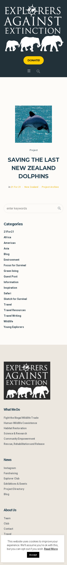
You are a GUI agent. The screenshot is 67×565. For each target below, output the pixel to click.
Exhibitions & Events (15, 483)
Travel (8, 304)
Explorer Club (11, 478)
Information (11, 282)
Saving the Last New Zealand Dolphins (33, 168)
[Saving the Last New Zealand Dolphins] (33, 124)
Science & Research (15, 433)
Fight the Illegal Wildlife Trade (21, 417)
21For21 (9, 231)
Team (7, 518)
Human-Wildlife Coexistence (20, 423)
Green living (11, 270)
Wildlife (8, 321)
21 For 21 (16, 187)
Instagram (10, 468)
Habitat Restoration (15, 428)
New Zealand (31, 187)
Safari (7, 293)
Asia (6, 248)
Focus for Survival (15, 265)
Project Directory (14, 488)
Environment (11, 259)
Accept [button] (33, 554)
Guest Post (10, 276)
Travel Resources (15, 310)
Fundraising (11, 473)
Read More (51, 548)
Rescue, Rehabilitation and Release (24, 443)
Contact (8, 528)
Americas (10, 242)
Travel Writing (12, 315)
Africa (7, 237)
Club (6, 523)
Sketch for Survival (15, 298)
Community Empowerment (19, 438)
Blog (6, 254)
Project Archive (50, 187)
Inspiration (10, 287)
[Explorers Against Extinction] (34, 28)
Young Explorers (14, 326)
